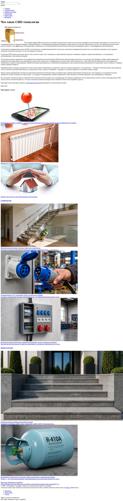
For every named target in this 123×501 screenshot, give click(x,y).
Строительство (9, 10)
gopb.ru (67, 487)
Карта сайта (8, 15)
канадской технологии (33, 83)
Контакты (8, 17)
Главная (7, 8)
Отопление (8, 14)
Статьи (7, 494)
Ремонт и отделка (10, 12)
